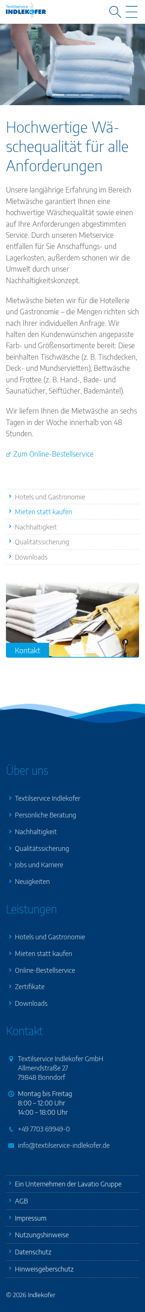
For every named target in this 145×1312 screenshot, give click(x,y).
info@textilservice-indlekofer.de (64, 1145)
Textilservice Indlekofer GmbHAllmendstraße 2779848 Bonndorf (60, 1067)
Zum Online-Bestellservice (53, 453)
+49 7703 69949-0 (44, 1128)
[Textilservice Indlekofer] (26, 10)
